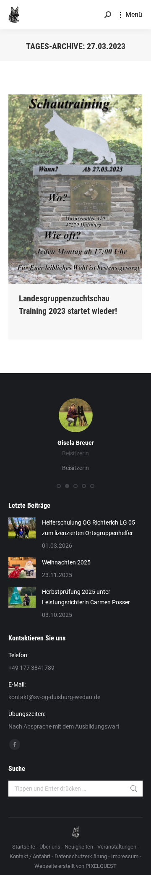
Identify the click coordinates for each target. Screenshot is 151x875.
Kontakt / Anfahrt (30, 856)
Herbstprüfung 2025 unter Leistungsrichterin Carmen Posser (86, 597)
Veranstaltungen (116, 847)
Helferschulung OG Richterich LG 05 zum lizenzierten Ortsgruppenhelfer (88, 527)
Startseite (23, 847)
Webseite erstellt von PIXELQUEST (75, 866)
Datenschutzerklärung (81, 856)
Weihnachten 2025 (66, 562)
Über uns (49, 847)
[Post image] (22, 527)
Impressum (124, 856)
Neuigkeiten (79, 847)
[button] (59, 486)
